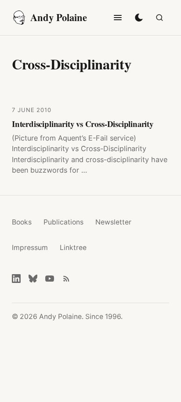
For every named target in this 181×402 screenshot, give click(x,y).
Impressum (30, 247)
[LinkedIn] (16, 278)
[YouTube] (49, 278)
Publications (63, 222)
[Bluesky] (33, 278)
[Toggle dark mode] (138, 17)
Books (22, 222)
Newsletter (113, 222)
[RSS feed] (66, 278)
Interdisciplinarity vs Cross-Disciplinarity (82, 124)
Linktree (73, 247)
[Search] (159, 17)
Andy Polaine (58, 17)
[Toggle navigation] (117, 17)
